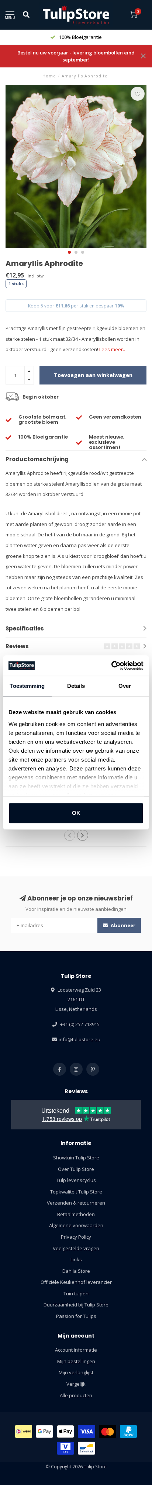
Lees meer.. (112, 349)
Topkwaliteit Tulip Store (76, 1191)
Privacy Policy (76, 1236)
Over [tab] (124, 686)
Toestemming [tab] (27, 686)
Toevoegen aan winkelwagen (93, 375)
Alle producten (76, 1395)
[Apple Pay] (66, 1431)
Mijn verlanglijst (76, 1372)
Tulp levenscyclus (76, 1180)
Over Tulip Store (76, 1169)
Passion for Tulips (76, 1316)
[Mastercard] (107, 1431)
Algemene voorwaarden (76, 1225)
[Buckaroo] (65, 1448)
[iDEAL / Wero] (23, 1431)
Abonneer (122, 925)
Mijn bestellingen (76, 1361)
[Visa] (86, 1431)
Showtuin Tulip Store (76, 1157)
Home (49, 76)
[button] (69, 252)
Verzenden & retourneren (76, 1202)
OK (76, 813)
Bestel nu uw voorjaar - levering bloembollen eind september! (76, 56)
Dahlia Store (76, 1271)
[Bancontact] (86, 1448)
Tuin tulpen (76, 1293)
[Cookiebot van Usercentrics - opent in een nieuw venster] (111, 665)
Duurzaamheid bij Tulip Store (76, 1304)
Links (76, 1259)
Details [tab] (76, 686)
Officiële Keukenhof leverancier (76, 1282)
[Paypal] (128, 1431)
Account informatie (76, 1349)
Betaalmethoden (76, 1214)
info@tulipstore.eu (79, 1039)
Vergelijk (76, 1384)
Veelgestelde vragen (76, 1248)
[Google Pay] (44, 1431)
